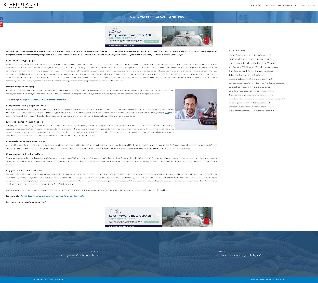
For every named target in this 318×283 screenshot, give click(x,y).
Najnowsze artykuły (257, 280)
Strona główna (256, 5)
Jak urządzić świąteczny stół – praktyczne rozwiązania (250, 87)
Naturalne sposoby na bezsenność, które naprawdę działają (251, 111)
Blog (303, 5)
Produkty (270, 5)
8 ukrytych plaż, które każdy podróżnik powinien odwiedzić (251, 71)
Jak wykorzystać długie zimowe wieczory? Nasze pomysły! (251, 91)
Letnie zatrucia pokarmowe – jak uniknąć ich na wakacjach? (251, 107)
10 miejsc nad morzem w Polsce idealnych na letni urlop (250, 59)
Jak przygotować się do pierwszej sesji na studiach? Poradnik (252, 63)
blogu (42, 202)
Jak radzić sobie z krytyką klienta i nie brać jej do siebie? (250, 55)
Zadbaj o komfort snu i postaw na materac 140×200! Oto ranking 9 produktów (52, 196)
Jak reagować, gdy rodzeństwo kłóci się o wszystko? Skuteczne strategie (256, 83)
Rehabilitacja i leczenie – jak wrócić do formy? (246, 75)
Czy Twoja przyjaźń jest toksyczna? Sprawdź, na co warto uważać (253, 67)
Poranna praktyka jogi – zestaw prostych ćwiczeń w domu (251, 95)
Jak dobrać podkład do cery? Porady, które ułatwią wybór (251, 79)
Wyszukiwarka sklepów (287, 5)
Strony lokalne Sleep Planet (274, 280)
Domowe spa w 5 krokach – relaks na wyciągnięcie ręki (250, 103)
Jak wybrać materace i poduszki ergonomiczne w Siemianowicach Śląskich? (257, 99)
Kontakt (311, 5)
